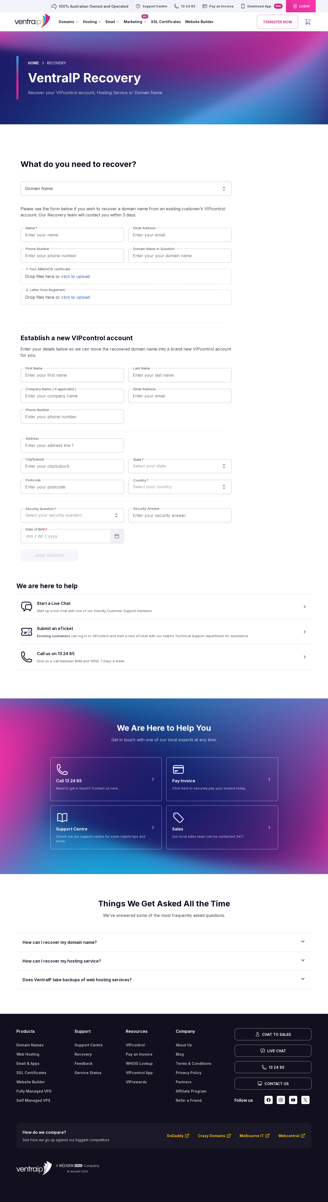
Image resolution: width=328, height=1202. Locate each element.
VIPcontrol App (139, 1072)
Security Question (41, 508)
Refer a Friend (189, 1100)
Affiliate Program (191, 1091)
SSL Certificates (31, 1072)
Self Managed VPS (33, 1100)
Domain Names (30, 1045)
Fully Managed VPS (34, 1091)
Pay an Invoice (139, 1054)
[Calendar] (117, 536)
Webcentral (288, 1136)
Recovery (83, 1054)
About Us (184, 1045)
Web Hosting (27, 1054)
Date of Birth (36, 529)
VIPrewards (136, 1082)
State (138, 459)
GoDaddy (175, 1136)
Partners (183, 1082)
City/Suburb (35, 459)
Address (32, 438)
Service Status (88, 1072)
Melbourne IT (252, 1136)
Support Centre (89, 1045)
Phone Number (37, 248)
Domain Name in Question (154, 248)
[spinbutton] (29, 536)
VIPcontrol (135, 1045)
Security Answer (146, 508)
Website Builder (30, 1082)
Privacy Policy (188, 1072)
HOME (33, 63)
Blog (180, 1054)
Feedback (84, 1063)
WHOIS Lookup (139, 1063)
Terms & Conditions (193, 1063)
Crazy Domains (211, 1136)
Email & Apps (27, 1063)
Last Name (141, 368)
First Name (34, 368)
